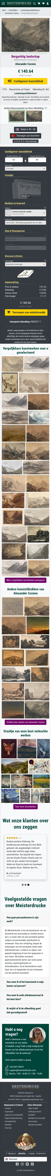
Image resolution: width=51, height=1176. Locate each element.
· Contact (7, 1108)
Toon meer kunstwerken (25, 806)
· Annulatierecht (10, 1121)
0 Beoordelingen (31, 141)
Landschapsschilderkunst (30, 10)
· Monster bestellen (35, 1125)
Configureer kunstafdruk (27, 81)
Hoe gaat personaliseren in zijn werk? (22, 919)
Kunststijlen (13, 10)
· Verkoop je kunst (34, 1112)
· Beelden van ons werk (36, 1118)
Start (4, 10)
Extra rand (8, 165)
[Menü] (3, 3)
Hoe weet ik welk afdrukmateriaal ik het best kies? (25, 997)
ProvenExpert (16, 873)
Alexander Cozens (12, 13)
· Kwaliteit (31, 1115)
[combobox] (25, 169)
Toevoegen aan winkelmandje (27, 312)
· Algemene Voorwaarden (13, 1115)
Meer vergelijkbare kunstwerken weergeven (26, 580)
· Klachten (8, 1125)
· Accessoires (32, 1121)
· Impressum (8, 1112)
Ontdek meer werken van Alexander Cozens (26, 722)
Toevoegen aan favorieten (27, 135)
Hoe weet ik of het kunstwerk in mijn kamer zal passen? (25, 983)
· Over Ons (8, 1128)
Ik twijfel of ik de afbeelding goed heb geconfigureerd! (24, 1010)
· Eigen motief (33, 1108)
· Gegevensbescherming (13, 1118)
